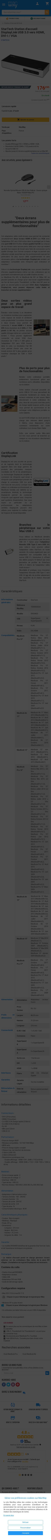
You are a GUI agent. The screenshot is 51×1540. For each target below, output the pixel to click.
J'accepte (25, 1533)
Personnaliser (25, 1528)
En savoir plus (9, 1515)
